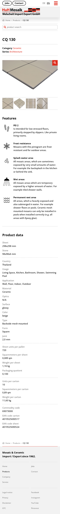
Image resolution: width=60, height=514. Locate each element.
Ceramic (17, 48)
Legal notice (7, 492)
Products (6, 471)
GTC (4, 508)
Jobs (7, 3)
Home (4, 466)
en (48, 3)
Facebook (35, 492)
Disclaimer (6, 503)
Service (5, 482)
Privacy (5, 497)
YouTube (35, 503)
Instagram (35, 497)
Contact (19, 3)
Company (6, 477)
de (44, 3)
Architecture (15, 51)
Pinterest (35, 508)
